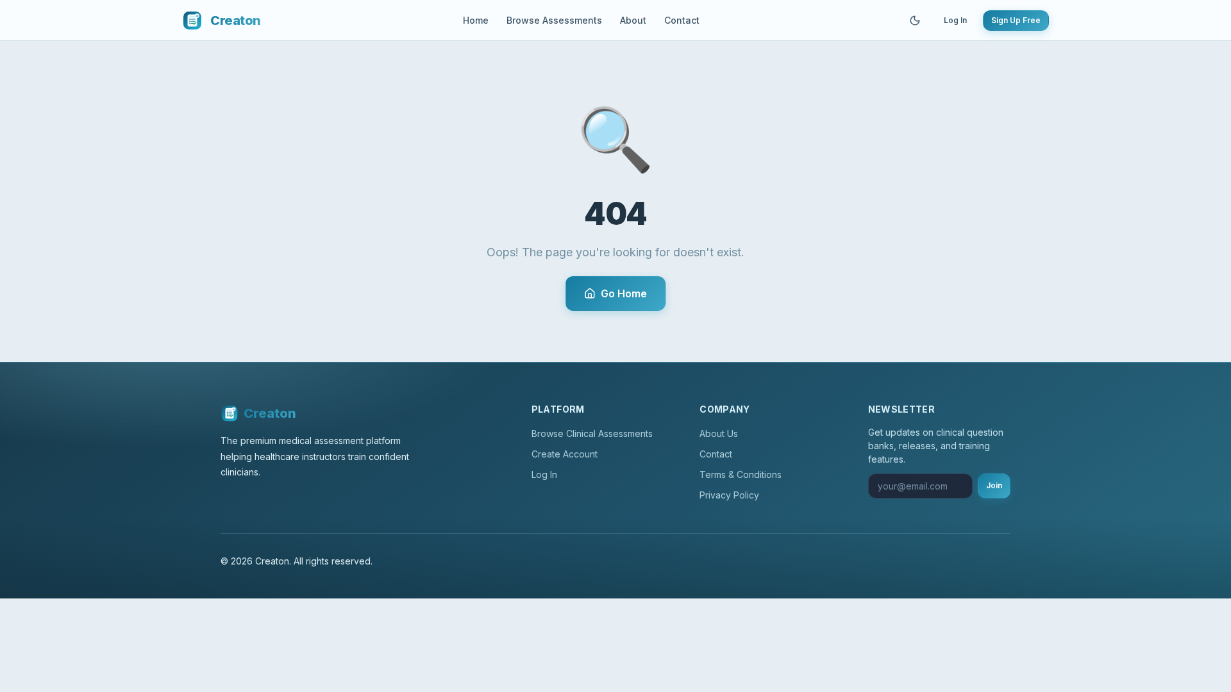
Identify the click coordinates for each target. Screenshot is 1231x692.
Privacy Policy (729, 495)
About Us (718, 433)
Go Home (624, 293)
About (633, 20)
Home (476, 20)
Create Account (565, 454)
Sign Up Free (1016, 20)
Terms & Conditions (740, 474)
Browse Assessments (554, 20)
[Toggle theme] (915, 20)
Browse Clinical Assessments (592, 433)
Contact (681, 20)
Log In (955, 20)
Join (994, 485)
